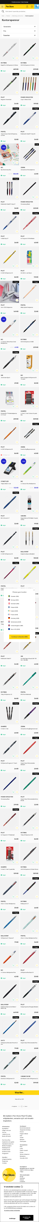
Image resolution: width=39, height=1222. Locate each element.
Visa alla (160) (24, 1158)
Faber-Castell (24, 1150)
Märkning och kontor (17, 16)
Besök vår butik (6, 1136)
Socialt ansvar (6, 1149)
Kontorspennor (29, 16)
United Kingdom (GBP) (17, 625)
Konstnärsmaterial (25, 1128)
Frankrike (22, 1181)
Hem (3, 16)
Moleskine (22, 1156)
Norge (21, 1176)
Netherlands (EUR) (16, 622)
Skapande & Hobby (25, 1130)
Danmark (22, 1178)
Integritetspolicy (6, 1159)
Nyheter (22, 1139)
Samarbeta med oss (7, 1144)
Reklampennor (6, 1147)
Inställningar (12, 1218)
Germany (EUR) (15, 618)
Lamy (21, 1148)
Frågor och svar (6, 1130)
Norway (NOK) (15, 600)
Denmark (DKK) (15, 603)
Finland (22, 1180)
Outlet (21, 1137)
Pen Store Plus (6, 1140)
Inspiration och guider (8, 1142)
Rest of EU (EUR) (15, 629)
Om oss (4, 1132)
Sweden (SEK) (15, 596)
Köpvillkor (4, 1157)
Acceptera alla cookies (26, 1217)
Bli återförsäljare (6, 1145)
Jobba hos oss (6, 1134)
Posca (21, 1152)
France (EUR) (14, 614)
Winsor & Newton (24, 1154)
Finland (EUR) (14, 607)
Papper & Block (24, 1133)
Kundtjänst (5, 1128)
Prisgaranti (5, 1153)
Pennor (8, 16)
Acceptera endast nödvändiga (12, 1210)
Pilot (21, 1146)
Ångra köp (5, 1161)
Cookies (4, 1163)
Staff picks (23, 1141)
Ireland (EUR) (14, 611)
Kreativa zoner (6, 1151)
